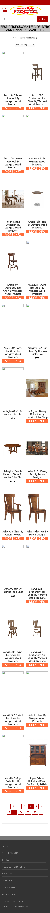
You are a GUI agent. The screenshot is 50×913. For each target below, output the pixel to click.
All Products (10, 853)
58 (35, 812)
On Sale (6, 859)
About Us (7, 873)
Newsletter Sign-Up (14, 866)
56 (21, 812)
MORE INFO (13, 108)
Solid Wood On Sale (14, 901)
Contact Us (9, 880)
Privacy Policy (10, 894)
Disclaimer (8, 887)
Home (15, 38)
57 (28, 812)
